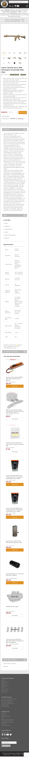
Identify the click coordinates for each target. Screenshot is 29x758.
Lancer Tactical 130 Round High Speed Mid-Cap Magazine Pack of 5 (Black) (15, 641)
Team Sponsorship (5, 725)
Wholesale (3, 723)
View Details (15, 419)
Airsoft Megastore (4, 4)
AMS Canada (4, 690)
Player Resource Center (7, 719)
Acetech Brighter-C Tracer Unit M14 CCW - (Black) (15, 574)
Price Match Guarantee (6, 700)
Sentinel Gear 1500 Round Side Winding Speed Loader (14, 541)
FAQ (2, 717)
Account (3, 680)
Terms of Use (7, 754)
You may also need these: (11, 351)
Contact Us (4, 714)
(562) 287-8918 (5, 732)
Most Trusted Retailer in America (9, 699)
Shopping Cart (4, 683)
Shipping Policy (5, 686)
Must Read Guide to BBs (7, 722)
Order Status (4, 681)
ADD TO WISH (5, 116)
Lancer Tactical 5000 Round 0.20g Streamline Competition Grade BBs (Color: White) (14, 510)
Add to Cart (14, 386)
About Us (3, 713)
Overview (6, 129)
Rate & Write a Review (10, 659)
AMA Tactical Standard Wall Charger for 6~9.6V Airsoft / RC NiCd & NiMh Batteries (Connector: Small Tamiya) (15, 411)
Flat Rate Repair (5, 706)
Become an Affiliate (6, 716)
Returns (3, 687)
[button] (14, 118)
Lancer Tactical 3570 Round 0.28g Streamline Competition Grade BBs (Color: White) (14, 477)
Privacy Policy (16, 754)
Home (7, 19)
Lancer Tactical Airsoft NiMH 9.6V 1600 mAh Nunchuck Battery (14, 379)
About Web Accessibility (7, 720)
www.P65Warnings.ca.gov (10, 347)
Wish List (3, 684)
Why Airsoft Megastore (6, 702)
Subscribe (4, 740)
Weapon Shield (5, 704)
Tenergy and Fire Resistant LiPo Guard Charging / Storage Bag (15, 444)
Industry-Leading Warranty (7, 703)
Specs (5, 215)
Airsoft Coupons (5, 689)
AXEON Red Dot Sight (12, 606)
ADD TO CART (22, 112)
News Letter (4, 692)
